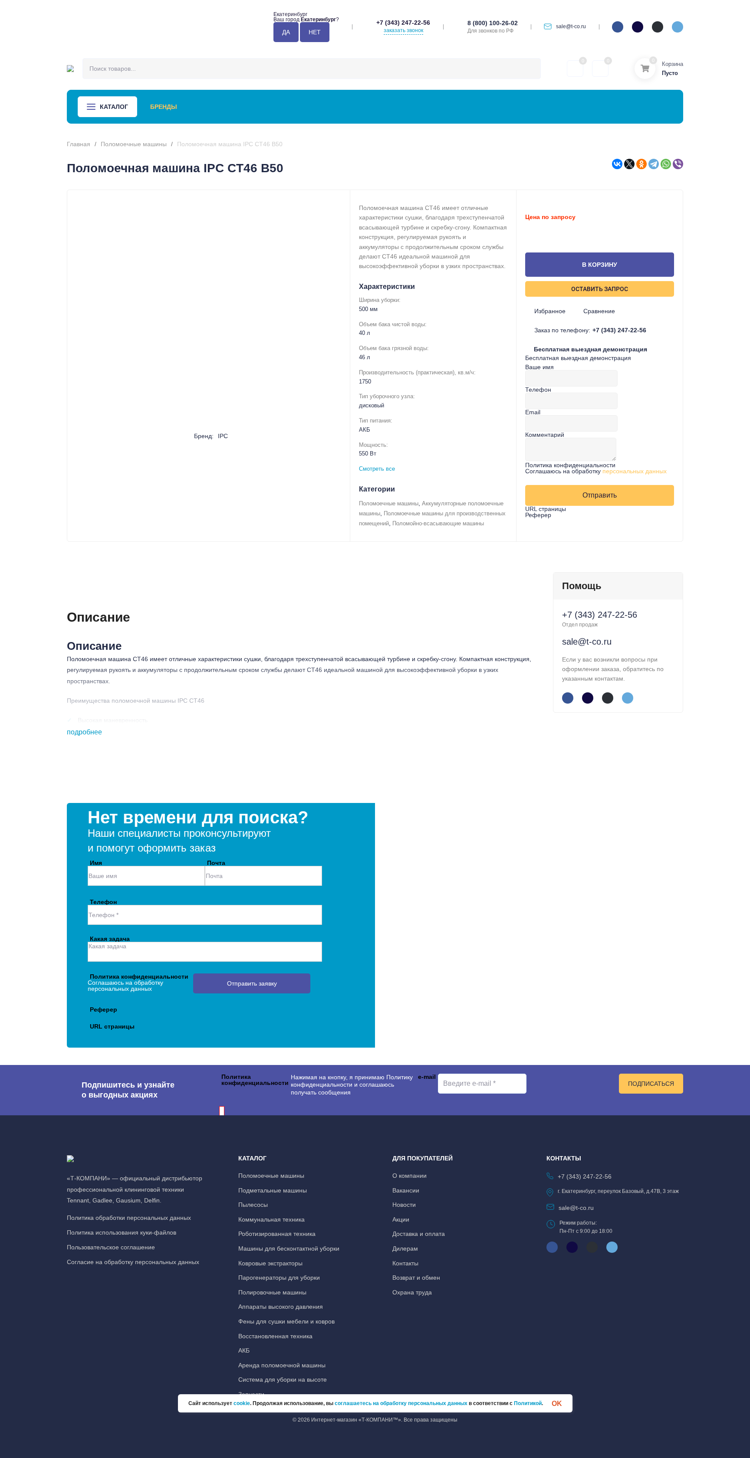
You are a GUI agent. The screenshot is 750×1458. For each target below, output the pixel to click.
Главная (78, 144)
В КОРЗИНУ (599, 264)
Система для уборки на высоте (282, 1379)
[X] (629, 164)
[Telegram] (653, 164)
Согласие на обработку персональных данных (133, 1261)
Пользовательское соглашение (111, 1247)
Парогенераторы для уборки (279, 1277)
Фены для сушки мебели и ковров (286, 1321)
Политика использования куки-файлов (121, 1232)
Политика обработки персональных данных (129, 1217)
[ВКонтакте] (617, 164)
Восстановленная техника (275, 1336)
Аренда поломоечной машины (282, 1365)
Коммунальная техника (271, 1219)
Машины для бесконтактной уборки (288, 1248)
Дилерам (405, 1248)
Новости (316, 106)
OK (557, 1403)
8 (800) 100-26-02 (492, 23)
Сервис (240, 106)
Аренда (202, 106)
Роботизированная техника (277, 1233)
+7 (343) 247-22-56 (403, 22)
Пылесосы (253, 1204)
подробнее (85, 732)
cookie (242, 1403)
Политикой (528, 1403)
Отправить (599, 495)
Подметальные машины (272, 1190)
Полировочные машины (272, 1292)
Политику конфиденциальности (352, 1081)
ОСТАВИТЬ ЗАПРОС (599, 288)
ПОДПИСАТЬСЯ (651, 1083)
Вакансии (405, 1190)
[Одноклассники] (641, 164)
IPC (223, 436)
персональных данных (634, 471)
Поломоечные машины (134, 144)
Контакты (454, 106)
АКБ (244, 1350)
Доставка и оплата (418, 1233)
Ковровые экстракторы (270, 1263)
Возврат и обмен (416, 1277)
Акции (277, 106)
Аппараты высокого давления (280, 1306)
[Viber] (678, 164)
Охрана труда (412, 1292)
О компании (403, 106)
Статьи (357, 106)
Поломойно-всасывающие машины (438, 523)
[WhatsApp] (666, 164)
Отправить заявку (252, 983)
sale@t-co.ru (571, 26)
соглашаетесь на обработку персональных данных (401, 1403)
